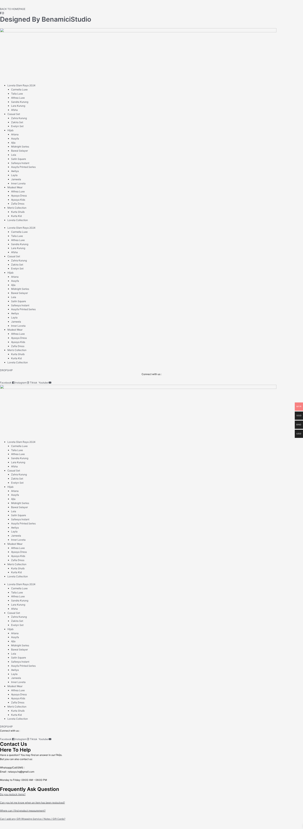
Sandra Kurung (19, 101)
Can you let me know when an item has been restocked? (32, 802)
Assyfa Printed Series (23, 166)
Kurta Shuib (18, 211)
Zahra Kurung (19, 118)
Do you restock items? (13, 794)
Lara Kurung (18, 105)
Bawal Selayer (19, 150)
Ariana (15, 134)
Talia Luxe (17, 93)
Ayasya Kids (18, 199)
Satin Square (18, 158)
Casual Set (13, 114)
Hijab (10, 130)
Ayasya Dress (19, 195)
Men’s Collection (16, 207)
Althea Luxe (18, 97)
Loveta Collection (17, 220)
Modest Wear (14, 187)
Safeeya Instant (20, 163)
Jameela (16, 179)
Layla (14, 175)
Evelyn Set (17, 126)
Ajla (13, 142)
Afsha (14, 109)
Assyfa (15, 138)
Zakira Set (17, 122)
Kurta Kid (16, 215)
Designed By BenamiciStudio (45, 19)
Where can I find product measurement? (23, 810)
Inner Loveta (18, 183)
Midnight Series (20, 146)
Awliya (15, 171)
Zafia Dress (17, 203)
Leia (13, 154)
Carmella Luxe (19, 89)
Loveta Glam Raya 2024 (21, 85)
